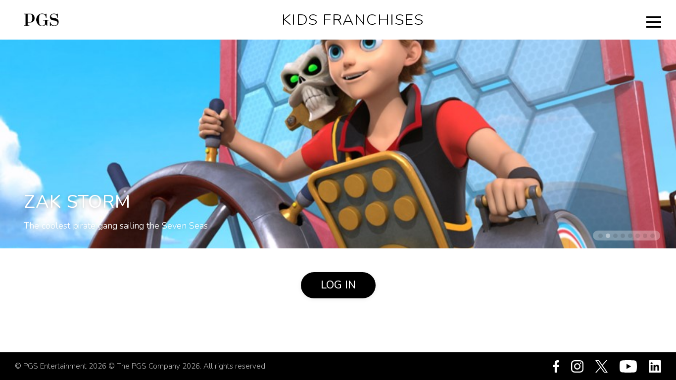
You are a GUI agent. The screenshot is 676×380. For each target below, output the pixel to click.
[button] (600, 236)
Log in (338, 285)
